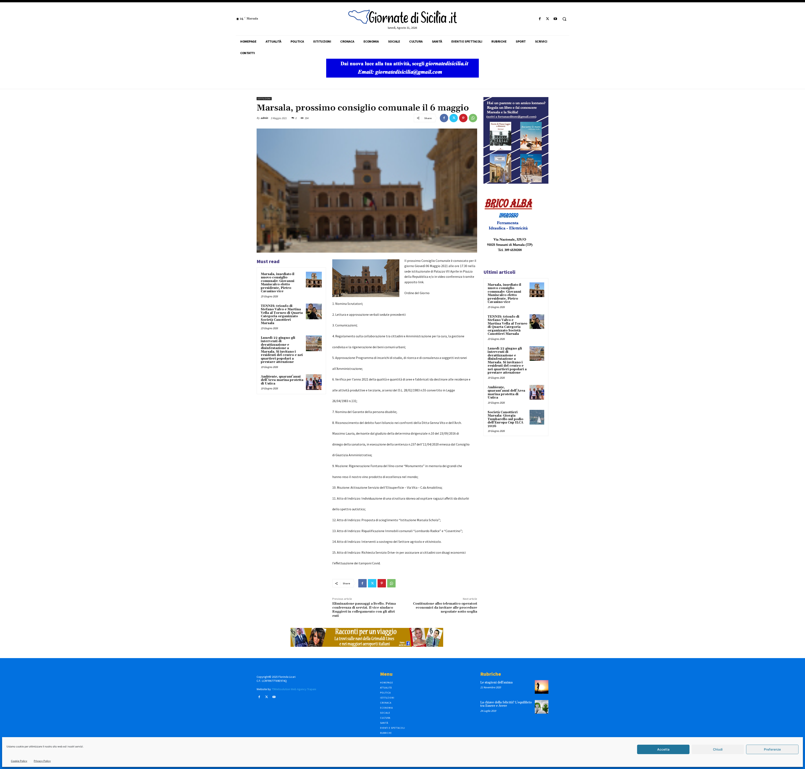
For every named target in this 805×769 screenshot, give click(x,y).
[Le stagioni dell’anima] (541, 687)
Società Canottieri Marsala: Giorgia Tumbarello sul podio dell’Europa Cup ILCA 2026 (505, 419)
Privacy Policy (42, 761)
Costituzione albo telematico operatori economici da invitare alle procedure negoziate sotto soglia (445, 607)
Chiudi (718, 749)
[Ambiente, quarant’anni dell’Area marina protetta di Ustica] (314, 382)
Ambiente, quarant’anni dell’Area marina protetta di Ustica (282, 380)
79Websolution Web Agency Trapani (293, 689)
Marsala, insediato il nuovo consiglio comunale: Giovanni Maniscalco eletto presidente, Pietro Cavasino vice (277, 283)
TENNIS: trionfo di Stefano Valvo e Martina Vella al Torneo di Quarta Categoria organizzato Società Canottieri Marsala (282, 314)
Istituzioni (264, 98)
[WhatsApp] (473, 118)
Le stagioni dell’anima (496, 683)
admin (264, 118)
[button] (564, 19)
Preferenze (772, 749)
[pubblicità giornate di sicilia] (402, 76)
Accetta (663, 749)
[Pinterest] (463, 118)
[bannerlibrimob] (515, 182)
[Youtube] (555, 19)
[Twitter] (548, 19)
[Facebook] (540, 19)
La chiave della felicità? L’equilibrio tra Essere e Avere (506, 704)
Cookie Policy (19, 761)
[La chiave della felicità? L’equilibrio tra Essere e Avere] (541, 707)
